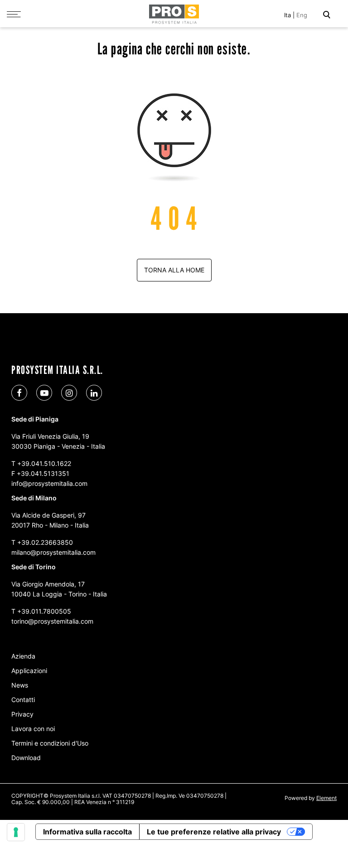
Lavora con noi (33, 728)
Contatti (23, 699)
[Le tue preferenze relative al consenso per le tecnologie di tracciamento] (15, 832)
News (19, 685)
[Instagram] (69, 393)
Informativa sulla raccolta (87, 831)
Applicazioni (29, 670)
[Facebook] (19, 393)
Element (326, 798)
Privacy (22, 714)
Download (26, 757)
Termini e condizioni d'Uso (49, 743)
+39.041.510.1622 (44, 463)
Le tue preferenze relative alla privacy (214, 831)
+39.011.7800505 (44, 611)
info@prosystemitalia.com (49, 483)
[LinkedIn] (94, 393)
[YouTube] (44, 393)
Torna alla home (174, 270)
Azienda (23, 656)
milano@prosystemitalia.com (53, 552)
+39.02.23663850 (45, 542)
